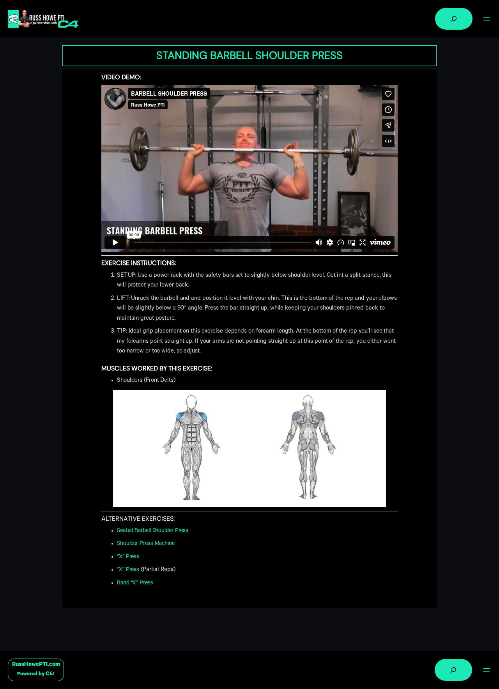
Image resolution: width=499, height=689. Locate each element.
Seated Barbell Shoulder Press (152, 531)
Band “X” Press (135, 583)
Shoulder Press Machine (146, 544)
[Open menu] (486, 18)
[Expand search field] (453, 19)
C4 (49, 674)
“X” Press (128, 557)
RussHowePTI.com (36, 665)
